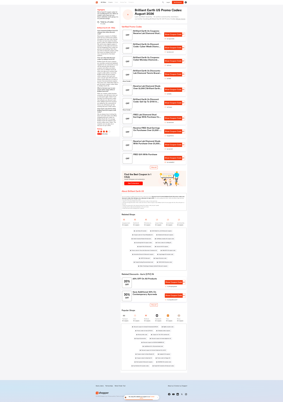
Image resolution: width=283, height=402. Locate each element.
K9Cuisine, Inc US (148, 223)
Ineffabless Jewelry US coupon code (165, 238)
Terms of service (120, 396)
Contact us (178, 386)
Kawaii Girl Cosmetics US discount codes (164, 365)
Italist (134, 318)
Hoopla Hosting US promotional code (144, 262)
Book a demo (100, 386)
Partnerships (109, 386)
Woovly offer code (142, 334)
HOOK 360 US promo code (165, 262)
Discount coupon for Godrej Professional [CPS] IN (146, 326)
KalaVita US (136, 223)
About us (170, 386)
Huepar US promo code (160, 258)
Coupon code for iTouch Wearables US (143, 234)
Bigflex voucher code (168, 326)
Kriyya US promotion (141, 338)
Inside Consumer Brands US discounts (142, 238)
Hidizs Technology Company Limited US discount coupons (153, 266)
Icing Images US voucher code (166, 254)
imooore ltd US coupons (162, 246)
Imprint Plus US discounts (145, 246)
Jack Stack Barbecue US (183, 223)
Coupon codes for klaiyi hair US (144, 358)
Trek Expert (125, 318)
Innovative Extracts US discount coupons (143, 254)
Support (184, 386)
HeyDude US (158, 318)
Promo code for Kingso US (163, 358)
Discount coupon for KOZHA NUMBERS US (153, 342)
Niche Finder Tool (120, 386)
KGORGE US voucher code (164, 362)
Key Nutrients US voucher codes (141, 365)
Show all (153, 167)
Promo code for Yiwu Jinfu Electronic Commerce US (144, 250)
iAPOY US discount (145, 258)
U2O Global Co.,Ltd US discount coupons (162, 230)
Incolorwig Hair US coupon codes (144, 242)
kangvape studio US (127, 223)
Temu (167, 318)
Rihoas (178, 318)
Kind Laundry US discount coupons (144, 362)
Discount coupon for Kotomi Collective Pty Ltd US (153, 350)
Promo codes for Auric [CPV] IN (144, 330)
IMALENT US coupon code (168, 250)
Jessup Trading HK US (160, 223)
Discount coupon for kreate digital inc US (161, 338)
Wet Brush (146, 318)
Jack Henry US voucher (141, 230)
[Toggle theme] (185, 2)
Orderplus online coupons (164, 330)
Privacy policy (112, 396)
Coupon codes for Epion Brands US (145, 354)
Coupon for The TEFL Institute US (161, 334)
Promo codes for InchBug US (164, 242)
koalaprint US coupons (164, 354)
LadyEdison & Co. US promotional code (153, 346)
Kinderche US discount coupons (165, 234)
